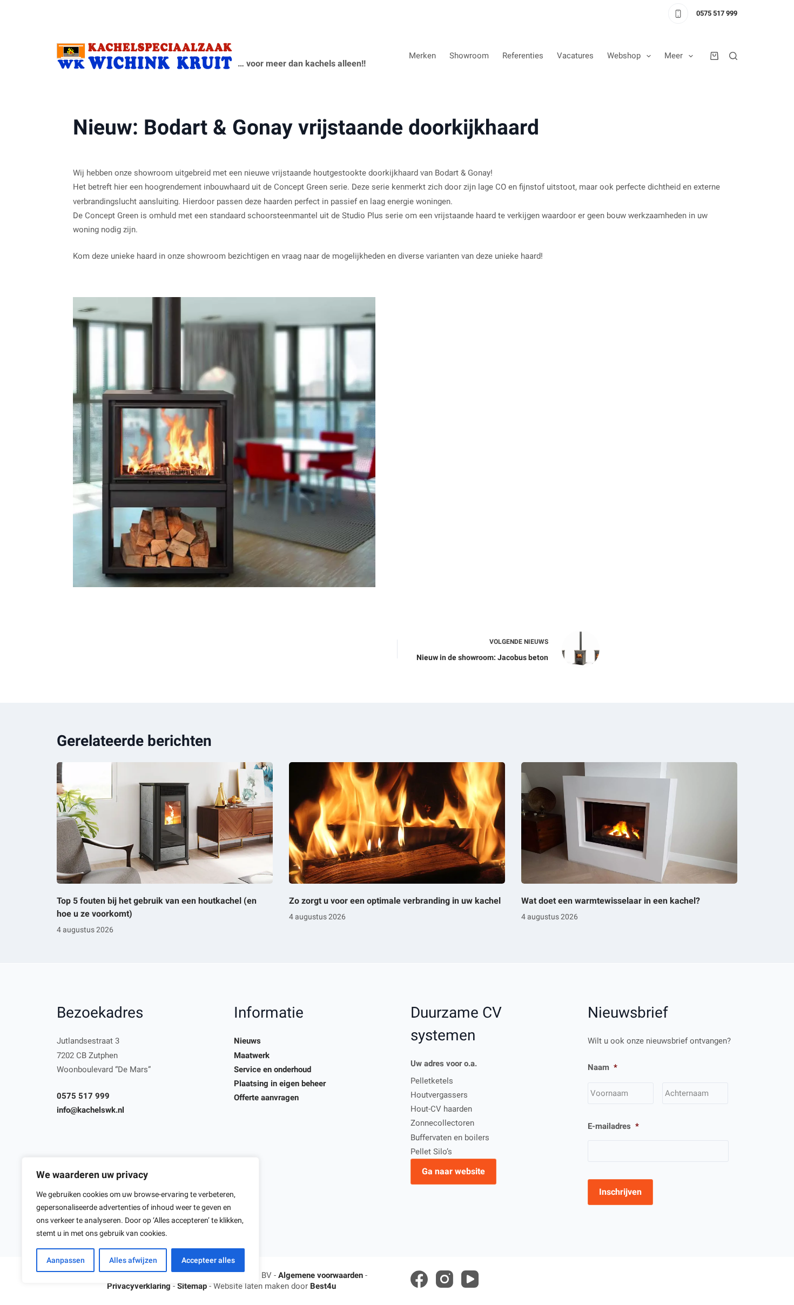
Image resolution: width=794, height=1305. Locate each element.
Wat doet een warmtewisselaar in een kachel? (610, 901)
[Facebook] (419, 1279)
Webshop (624, 55)
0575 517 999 (716, 13)
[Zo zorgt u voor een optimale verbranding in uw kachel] (397, 823)
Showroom (469, 55)
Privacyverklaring (139, 1286)
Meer (673, 55)
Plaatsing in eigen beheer (280, 1083)
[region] (140, 1220)
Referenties (522, 55)
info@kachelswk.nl (90, 1110)
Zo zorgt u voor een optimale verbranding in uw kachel (395, 901)
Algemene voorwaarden (320, 1275)
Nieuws (247, 1041)
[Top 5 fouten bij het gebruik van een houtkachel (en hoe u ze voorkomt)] (165, 823)
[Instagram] (444, 1279)
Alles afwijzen (133, 1260)
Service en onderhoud (272, 1069)
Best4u (323, 1286)
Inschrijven (620, 1192)
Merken (422, 55)
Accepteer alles (208, 1260)
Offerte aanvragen (266, 1097)
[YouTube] (470, 1279)
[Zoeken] (733, 56)
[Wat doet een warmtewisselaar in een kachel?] (629, 823)
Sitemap (192, 1286)
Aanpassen (65, 1260)
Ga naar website (453, 1171)
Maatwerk (252, 1055)
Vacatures (575, 55)
